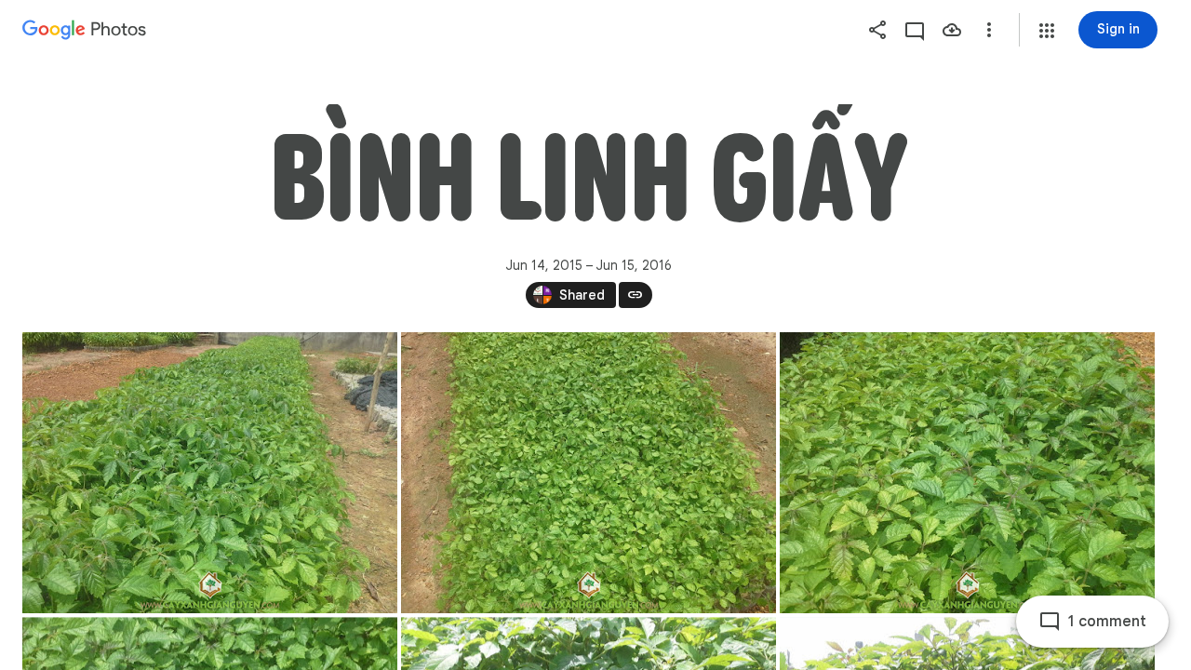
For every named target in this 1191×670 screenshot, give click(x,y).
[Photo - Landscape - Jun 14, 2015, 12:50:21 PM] (209, 472)
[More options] (989, 29)
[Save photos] (951, 29)
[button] (1046, 30)
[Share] (877, 29)
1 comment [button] (1107, 621)
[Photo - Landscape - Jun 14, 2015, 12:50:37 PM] (967, 472)
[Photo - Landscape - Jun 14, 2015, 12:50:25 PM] (588, 472)
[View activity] (914, 29)
